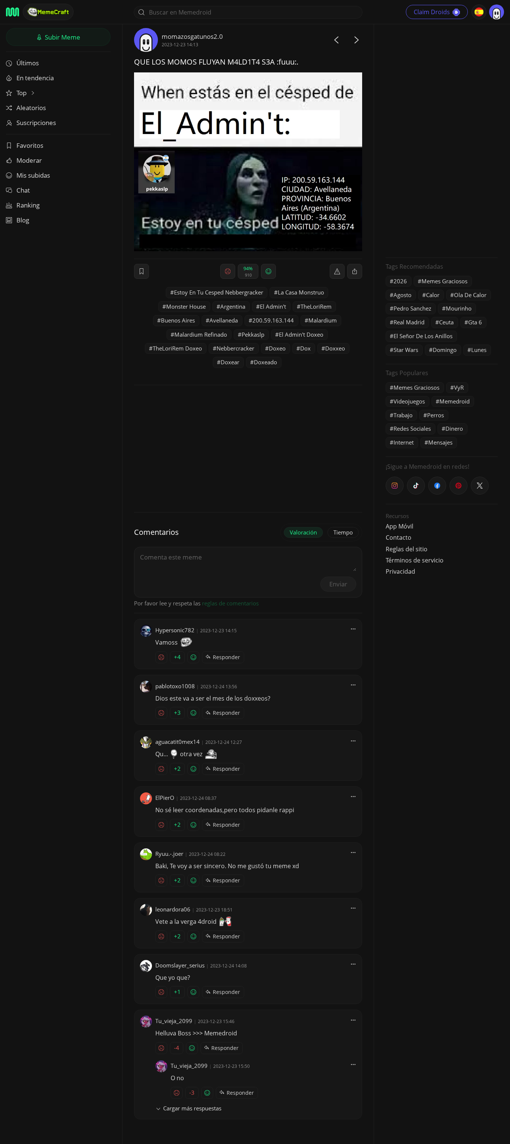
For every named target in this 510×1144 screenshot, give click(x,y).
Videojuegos (409, 401)
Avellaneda (223, 320)
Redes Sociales (412, 428)
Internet (404, 442)
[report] (337, 271)
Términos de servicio (415, 560)
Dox (305, 348)
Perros (435, 415)
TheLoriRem (316, 306)
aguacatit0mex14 (177, 741)
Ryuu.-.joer (169, 853)
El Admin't (273, 306)
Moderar (29, 160)
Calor (432, 295)
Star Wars (406, 349)
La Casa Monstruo (301, 292)
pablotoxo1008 (175, 686)
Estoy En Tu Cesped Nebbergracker (218, 292)
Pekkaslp (253, 334)
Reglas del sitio (406, 549)
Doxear (230, 362)
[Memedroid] (12, 11)
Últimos (27, 63)
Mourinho (459, 308)
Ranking (28, 205)
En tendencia (35, 78)
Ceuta (446, 322)
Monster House (186, 306)
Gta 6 (475, 322)
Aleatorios (31, 107)
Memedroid (454, 401)
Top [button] (22, 92)
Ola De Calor (470, 295)
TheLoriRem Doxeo (177, 348)
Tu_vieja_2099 (174, 1021)
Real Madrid (409, 322)
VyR (459, 387)
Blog (22, 220)
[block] (354, 271)
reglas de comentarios (230, 603)
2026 (400, 281)
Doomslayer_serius (180, 965)
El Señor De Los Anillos (423, 336)
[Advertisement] (442, 140)
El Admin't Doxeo (301, 334)
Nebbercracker (235, 348)
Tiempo (343, 532)
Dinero (454, 428)
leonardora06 (173, 909)
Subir (61, 37)
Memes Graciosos (444, 281)
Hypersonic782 (175, 630)
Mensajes (440, 442)
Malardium (322, 320)
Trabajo (403, 415)
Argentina (232, 306)
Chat (23, 190)
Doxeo (277, 348)
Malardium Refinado (200, 334)
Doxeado (265, 362)
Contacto (398, 537)
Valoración (303, 532)
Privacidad (400, 571)
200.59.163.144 (273, 320)
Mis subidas (33, 175)
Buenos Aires (178, 320)
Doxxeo (335, 348)
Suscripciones (36, 122)
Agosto (402, 295)
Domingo (445, 349)
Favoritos (29, 145)
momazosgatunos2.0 (192, 36)
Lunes (478, 349)
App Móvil (399, 526)
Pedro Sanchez (412, 308)
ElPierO (165, 797)
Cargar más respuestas (192, 1108)
